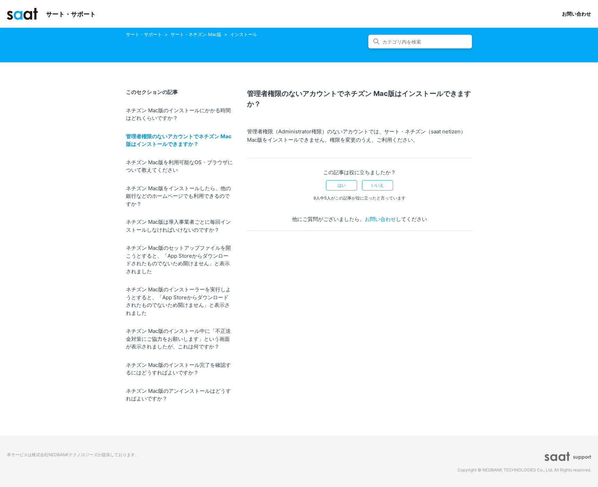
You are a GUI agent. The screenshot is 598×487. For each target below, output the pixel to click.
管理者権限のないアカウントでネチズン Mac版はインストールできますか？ (179, 140)
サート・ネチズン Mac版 (196, 34)
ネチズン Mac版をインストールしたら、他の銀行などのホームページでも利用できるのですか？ (178, 196)
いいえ (377, 185)
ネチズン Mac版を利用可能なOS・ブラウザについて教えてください (179, 166)
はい (341, 185)
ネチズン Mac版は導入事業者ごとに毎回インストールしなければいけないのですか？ (178, 226)
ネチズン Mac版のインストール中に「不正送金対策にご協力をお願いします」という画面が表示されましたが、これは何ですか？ (178, 339)
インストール (243, 34)
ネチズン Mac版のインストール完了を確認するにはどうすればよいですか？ (178, 369)
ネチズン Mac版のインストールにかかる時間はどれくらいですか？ (178, 114)
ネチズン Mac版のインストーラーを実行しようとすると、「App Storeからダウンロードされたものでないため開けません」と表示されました (178, 301)
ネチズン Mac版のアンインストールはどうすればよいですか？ (178, 395)
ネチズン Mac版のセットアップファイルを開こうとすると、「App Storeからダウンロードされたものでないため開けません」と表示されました (178, 260)
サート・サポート (144, 34)
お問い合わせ (576, 14)
